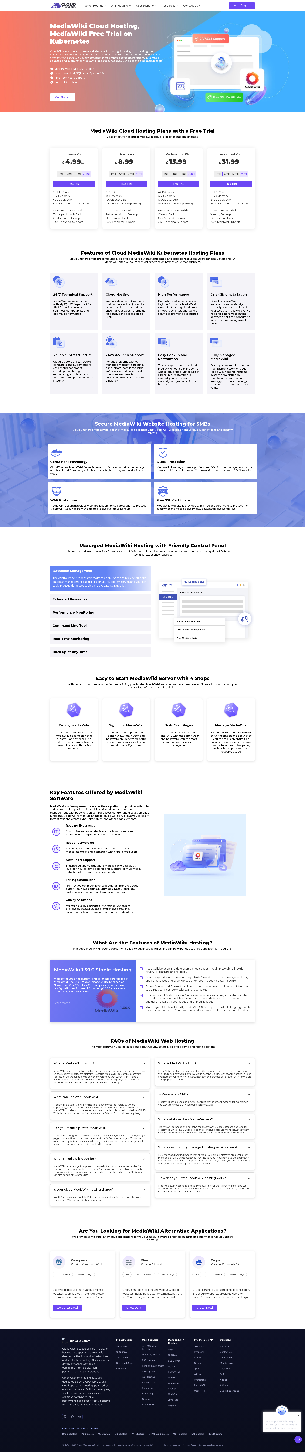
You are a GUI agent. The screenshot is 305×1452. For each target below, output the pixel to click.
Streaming (147, 1393)
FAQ (222, 1374)
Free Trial (73, 184)
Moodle (172, 1377)
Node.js (172, 1388)
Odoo (170, 1349)
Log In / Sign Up (242, 5)
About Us (224, 1346)
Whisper (198, 1374)
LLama (197, 1357)
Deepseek (199, 1352)
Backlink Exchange (229, 1391)
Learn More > (62, 1002)
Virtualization (148, 1382)
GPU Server (122, 1352)
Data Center (226, 1357)
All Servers (121, 1346)
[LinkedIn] (65, 1416)
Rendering (147, 1388)
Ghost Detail (134, 1307)
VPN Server (148, 1404)
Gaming (146, 1399)
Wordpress (173, 1383)
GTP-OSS (199, 1346)
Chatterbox (200, 1379)
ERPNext (172, 1355)
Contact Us (226, 1352)
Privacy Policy (189, 1445)
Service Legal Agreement (211, 1445)
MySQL (172, 1366)
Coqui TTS (199, 1391)
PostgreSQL (174, 1372)
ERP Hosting (148, 1360)
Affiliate (224, 1385)
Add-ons (224, 1379)
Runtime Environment (153, 1365)
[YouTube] (80, 1416)
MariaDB (172, 1394)
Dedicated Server (125, 1363)
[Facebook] (72, 1416)
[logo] (63, 5)
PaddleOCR (200, 1385)
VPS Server (122, 1357)
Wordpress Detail (67, 1307)
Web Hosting (148, 1377)
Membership (226, 1363)
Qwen (197, 1368)
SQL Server (174, 1361)
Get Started (62, 97)
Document (225, 1368)
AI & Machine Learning (149, 1347)
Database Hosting (151, 1354)
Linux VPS (121, 1368)
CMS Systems (149, 1371)
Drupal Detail (205, 1307)
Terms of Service (171, 1445)
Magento (172, 1405)
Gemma (198, 1363)
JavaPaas (173, 1399)
